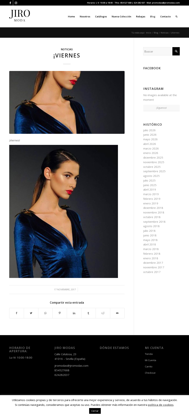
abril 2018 (149, 244)
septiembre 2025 (154, 171)
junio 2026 (150, 134)
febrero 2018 (151, 253)
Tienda (149, 354)
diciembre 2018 (153, 208)
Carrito (148, 366)
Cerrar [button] (95, 410)
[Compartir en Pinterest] (60, 313)
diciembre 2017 (153, 262)
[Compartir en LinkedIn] (74, 313)
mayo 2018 (150, 240)
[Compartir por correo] (117, 313)
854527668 (61, 370)
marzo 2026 (151, 148)
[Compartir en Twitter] (31, 313)
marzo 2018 (151, 249)
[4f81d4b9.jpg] (67, 102)
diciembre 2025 (153, 157)
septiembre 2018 (154, 221)
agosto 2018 (151, 226)
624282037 (61, 375)
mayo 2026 (150, 139)
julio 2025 (149, 180)
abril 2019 (149, 189)
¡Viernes (66, 55)
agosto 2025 (151, 176)
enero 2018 (150, 258)
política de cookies (160, 405)
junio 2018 (150, 235)
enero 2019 (150, 203)
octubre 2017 (152, 272)
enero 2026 (150, 153)
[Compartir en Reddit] (103, 313)
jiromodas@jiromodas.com (166, 2)
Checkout (150, 372)
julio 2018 (149, 230)
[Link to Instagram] (16, 3)
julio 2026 (149, 130)
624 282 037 (139, 2)
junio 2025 (150, 185)
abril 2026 (149, 144)
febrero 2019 (151, 199)
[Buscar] (176, 16)
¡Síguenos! (161, 107)
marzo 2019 (151, 194)
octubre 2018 (152, 217)
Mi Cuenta (150, 360)
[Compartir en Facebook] (16, 313)
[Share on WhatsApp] (45, 313)
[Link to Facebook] (10, 3)
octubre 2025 (152, 167)
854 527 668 (125, 2)
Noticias (67, 49)
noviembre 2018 (153, 212)
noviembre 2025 (153, 162)
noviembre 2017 (153, 267)
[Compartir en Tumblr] (88, 313)
